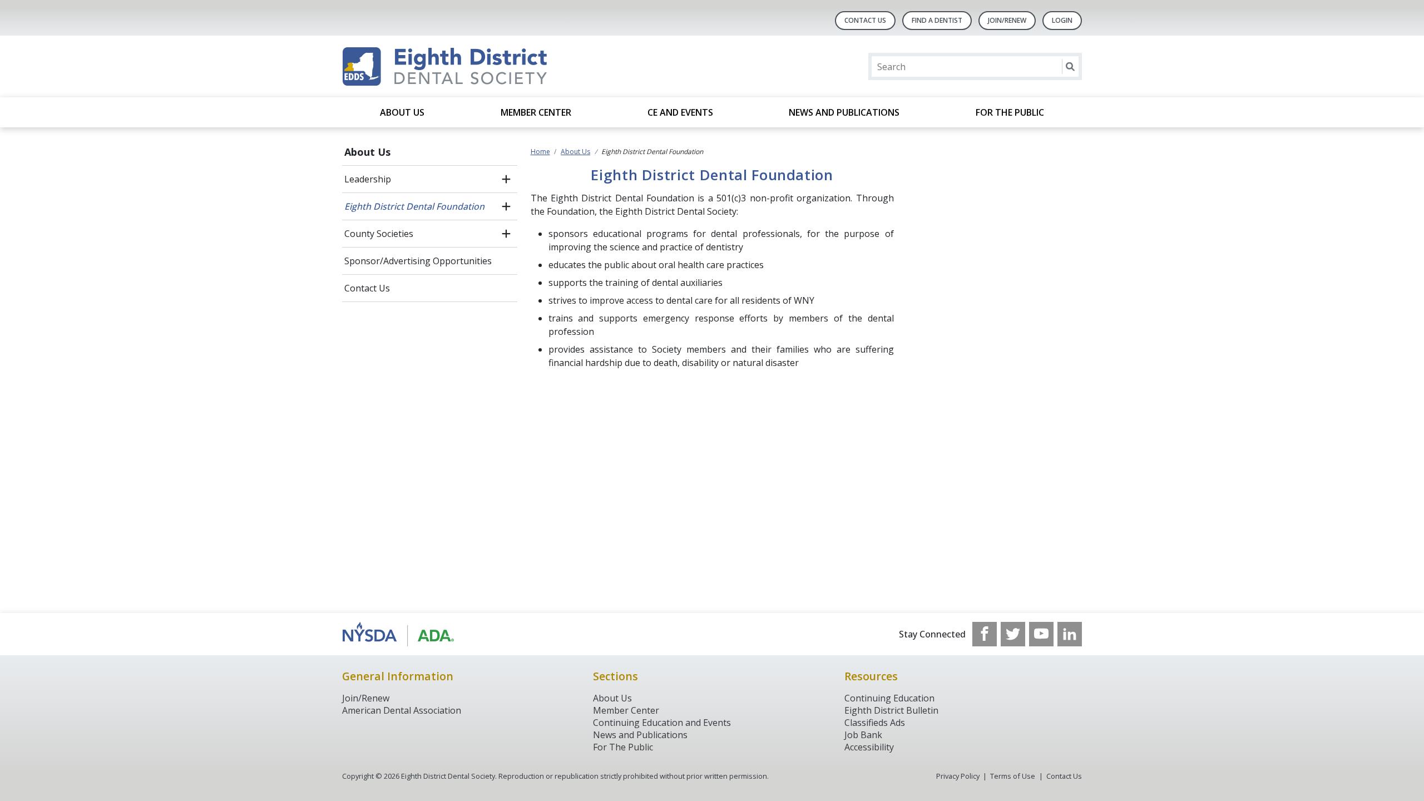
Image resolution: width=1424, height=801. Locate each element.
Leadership (367, 179)
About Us (402, 112)
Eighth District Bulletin (891, 710)
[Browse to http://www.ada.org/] (398, 634)
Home (540, 151)
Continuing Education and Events (662, 722)
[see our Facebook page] (984, 634)
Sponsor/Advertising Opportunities (418, 261)
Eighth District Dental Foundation (414, 206)
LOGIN (1062, 20)
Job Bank (863, 735)
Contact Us (865, 20)
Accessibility (869, 747)
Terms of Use (1012, 776)
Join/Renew (1007, 20)
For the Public (1010, 112)
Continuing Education (889, 698)
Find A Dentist (937, 20)
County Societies (378, 234)
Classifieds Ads (874, 722)
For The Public (623, 747)
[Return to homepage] (486, 66)
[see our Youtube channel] (1041, 634)
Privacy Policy (958, 776)
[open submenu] (506, 179)
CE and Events (680, 112)
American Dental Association (401, 710)
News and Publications (844, 112)
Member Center (536, 112)
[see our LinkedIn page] (1069, 634)
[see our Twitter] (1013, 634)
